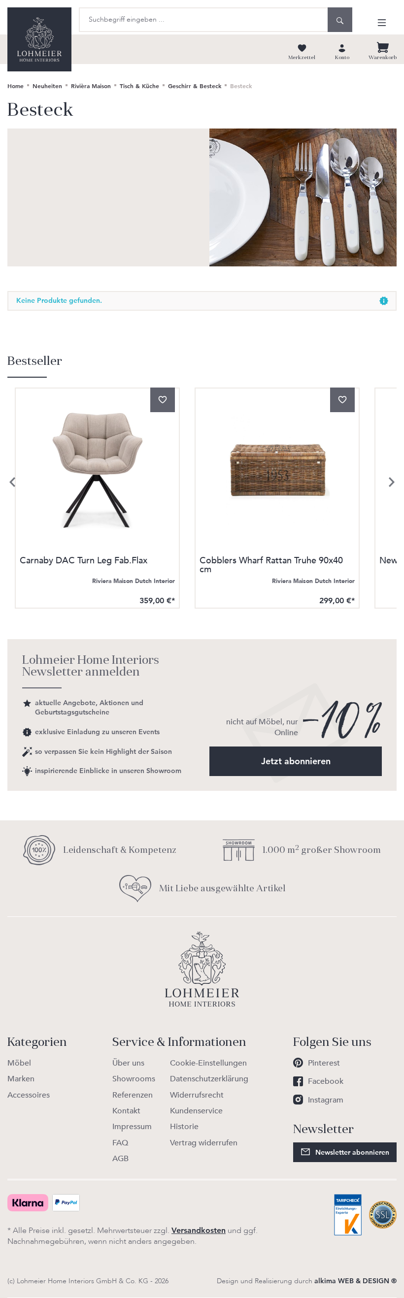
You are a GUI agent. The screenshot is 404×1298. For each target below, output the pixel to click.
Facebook (325, 1081)
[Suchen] (340, 19)
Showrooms (133, 1078)
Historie (184, 1126)
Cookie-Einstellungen (208, 1063)
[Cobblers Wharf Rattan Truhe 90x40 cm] (277, 470)
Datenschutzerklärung (209, 1078)
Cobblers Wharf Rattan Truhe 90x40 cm (271, 565)
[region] (202, 482)
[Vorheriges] (12, 482)
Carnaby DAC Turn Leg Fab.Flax (83, 561)
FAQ (120, 1142)
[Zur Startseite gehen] (39, 39)
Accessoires (28, 1095)
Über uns (128, 1063)
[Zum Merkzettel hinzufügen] (162, 400)
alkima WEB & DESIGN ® (355, 1280)
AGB (120, 1158)
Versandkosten (198, 1230)
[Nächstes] (392, 482)
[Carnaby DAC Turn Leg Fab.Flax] (97, 470)
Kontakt (126, 1110)
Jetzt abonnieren (296, 761)
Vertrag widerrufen (203, 1142)
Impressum (132, 1126)
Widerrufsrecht (197, 1095)
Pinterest (324, 1063)
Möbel (19, 1063)
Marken (20, 1078)
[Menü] (382, 22)
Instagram (325, 1100)
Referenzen (132, 1095)
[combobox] (203, 19)
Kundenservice (196, 1110)
